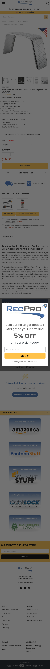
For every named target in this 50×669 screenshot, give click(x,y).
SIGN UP (25, 355)
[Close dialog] (45, 305)
